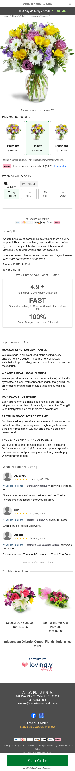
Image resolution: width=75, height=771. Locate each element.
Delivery (11, 186)
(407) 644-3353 (38, 700)
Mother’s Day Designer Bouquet (43, 544)
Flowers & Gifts (19, 15)
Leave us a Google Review (37, 727)
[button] (67, 762)
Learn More (61, 166)
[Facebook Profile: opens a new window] (33, 715)
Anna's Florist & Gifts (37, 3)
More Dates (63, 194)
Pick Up (31, 183)
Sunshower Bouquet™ (38, 485)
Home (6, 15)
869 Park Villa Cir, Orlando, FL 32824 (37, 696)
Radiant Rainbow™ (37, 519)
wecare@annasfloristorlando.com (37, 703)
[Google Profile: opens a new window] (41, 715)
